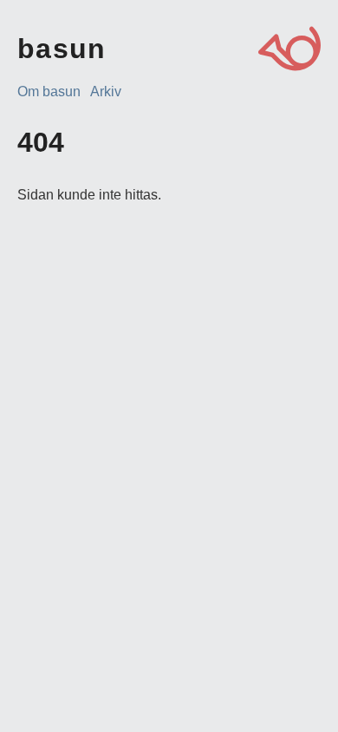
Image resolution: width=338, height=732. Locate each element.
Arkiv (105, 91)
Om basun (49, 91)
